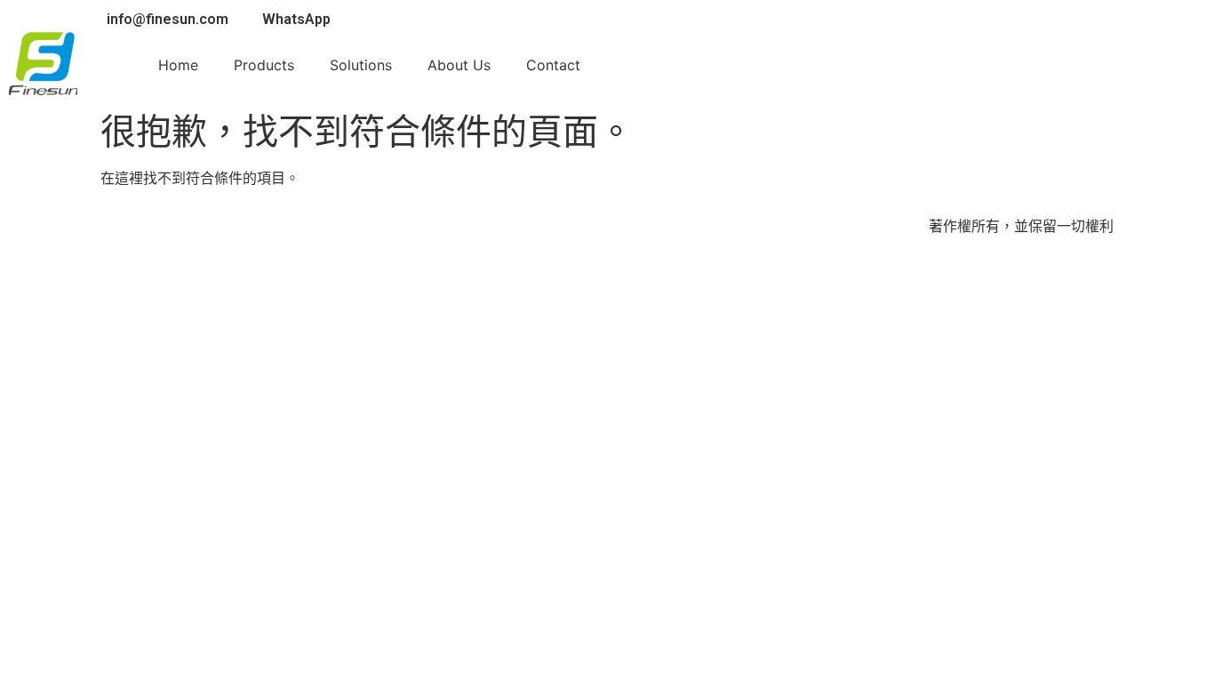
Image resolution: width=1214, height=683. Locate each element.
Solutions (361, 65)
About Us (459, 65)
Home (178, 65)
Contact (553, 65)
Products (264, 65)
